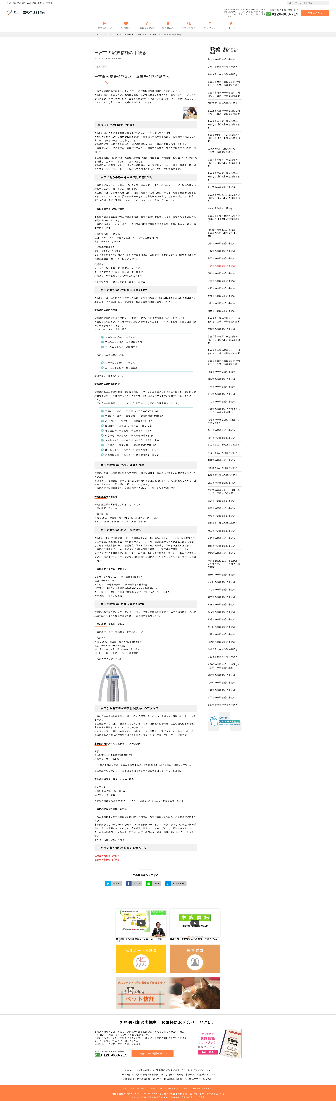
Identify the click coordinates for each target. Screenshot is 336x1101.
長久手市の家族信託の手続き (223, 657)
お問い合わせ (315, 13)
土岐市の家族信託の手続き (221, 690)
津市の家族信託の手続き (220, 208)
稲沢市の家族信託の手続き (221, 379)
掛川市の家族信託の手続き (221, 303)
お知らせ (179, 1074)
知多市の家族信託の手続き (221, 438)
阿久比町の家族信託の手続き (223, 468)
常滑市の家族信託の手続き (221, 619)
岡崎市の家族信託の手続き (221, 273)
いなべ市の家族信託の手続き (223, 67)
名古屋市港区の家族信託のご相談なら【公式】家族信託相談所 (224, 94)
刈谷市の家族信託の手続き (221, 371)
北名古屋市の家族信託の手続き (224, 445)
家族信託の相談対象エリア (199, 1074)
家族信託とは (147, 1070)
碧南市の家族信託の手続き (221, 589)
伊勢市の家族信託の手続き (221, 281)
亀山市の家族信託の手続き (221, 187)
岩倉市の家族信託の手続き (221, 604)
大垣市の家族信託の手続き (221, 538)
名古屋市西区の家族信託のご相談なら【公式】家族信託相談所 (224, 83)
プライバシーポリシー (182, 1088)
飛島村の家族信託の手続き (221, 642)
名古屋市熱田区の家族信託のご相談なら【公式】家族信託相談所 (224, 138)
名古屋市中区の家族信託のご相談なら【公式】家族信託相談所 (224, 352)
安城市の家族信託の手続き (221, 296)
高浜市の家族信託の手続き (221, 612)
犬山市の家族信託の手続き (221, 531)
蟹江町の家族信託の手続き (221, 553)
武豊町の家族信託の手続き (221, 682)
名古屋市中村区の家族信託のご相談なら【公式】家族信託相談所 (224, 339)
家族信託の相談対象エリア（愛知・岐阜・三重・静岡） (137, 34)
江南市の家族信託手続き (107, 856)
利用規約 (196, 1088)
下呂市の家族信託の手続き (221, 697)
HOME (97, 34)
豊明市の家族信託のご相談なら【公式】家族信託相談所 (224, 491)
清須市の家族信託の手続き (221, 501)
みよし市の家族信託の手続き (223, 453)
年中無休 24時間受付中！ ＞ (152, 1053)
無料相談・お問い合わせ (134, 1074)
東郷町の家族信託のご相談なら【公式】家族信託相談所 (224, 666)
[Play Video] (141, 923)
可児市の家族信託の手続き (221, 634)
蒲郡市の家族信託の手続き (221, 546)
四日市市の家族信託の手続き (223, 103)
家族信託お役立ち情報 (160, 1074)
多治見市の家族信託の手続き (223, 649)
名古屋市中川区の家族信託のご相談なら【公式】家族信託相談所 (224, 124)
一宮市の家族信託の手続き (172, 34)
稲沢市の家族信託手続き (107, 859)
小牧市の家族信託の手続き (221, 243)
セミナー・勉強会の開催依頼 (168, 1079)
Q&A (170, 1070)
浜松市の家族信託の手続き (221, 288)
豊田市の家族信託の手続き (221, 258)
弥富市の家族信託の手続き (221, 516)
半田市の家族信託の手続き (221, 386)
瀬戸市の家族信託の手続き (221, 675)
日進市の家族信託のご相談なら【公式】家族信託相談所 (224, 410)
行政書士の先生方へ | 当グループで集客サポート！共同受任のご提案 (224, 564)
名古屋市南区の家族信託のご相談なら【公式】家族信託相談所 (224, 112)
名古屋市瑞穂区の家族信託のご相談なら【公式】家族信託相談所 (224, 162)
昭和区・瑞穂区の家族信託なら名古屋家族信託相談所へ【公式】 (224, 233)
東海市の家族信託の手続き (221, 394)
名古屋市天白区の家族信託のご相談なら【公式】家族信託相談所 (224, 176)
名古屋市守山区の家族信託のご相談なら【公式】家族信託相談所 (224, 198)
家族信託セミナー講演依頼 (137, 1079)
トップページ (108, 34)
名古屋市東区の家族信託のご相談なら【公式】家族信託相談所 (224, 362)
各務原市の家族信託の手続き (223, 475)
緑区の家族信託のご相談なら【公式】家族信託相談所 (223, 150)
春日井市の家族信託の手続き (223, 705)
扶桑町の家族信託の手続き (221, 574)
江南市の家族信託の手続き (221, 401)
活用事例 (160, 1070)
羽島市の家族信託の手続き (221, 460)
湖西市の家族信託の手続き (221, 311)
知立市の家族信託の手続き (221, 597)
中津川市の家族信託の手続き (223, 74)
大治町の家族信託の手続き (221, 582)
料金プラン (194, 1070)
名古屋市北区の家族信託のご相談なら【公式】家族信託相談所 (224, 320)
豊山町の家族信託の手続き (221, 627)
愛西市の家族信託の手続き (221, 483)
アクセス (206, 1070)
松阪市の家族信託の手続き (221, 251)
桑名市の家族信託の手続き (221, 59)
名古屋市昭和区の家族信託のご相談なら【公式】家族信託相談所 (224, 219)
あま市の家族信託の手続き (221, 430)
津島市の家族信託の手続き (221, 508)
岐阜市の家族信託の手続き (221, 329)
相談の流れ (180, 1070)
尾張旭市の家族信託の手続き (223, 523)
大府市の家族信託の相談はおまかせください (224, 421)
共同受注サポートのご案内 (198, 1079)
